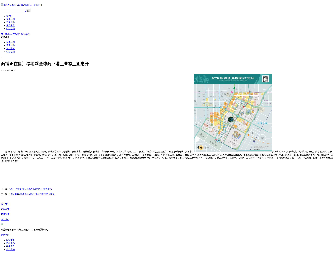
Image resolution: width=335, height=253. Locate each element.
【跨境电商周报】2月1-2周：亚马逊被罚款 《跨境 (32, 194)
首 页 (8, 16)
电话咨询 (10, 249)
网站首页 (10, 240)
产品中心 (10, 243)
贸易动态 (10, 22)
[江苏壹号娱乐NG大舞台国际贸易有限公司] (21, 5)
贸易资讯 (10, 25)
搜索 (28, 11)
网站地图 (5, 235)
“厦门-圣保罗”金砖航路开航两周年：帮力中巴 (30, 189)
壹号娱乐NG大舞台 (10, 34)
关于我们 (10, 19)
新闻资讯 (10, 246)
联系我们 (10, 29)
